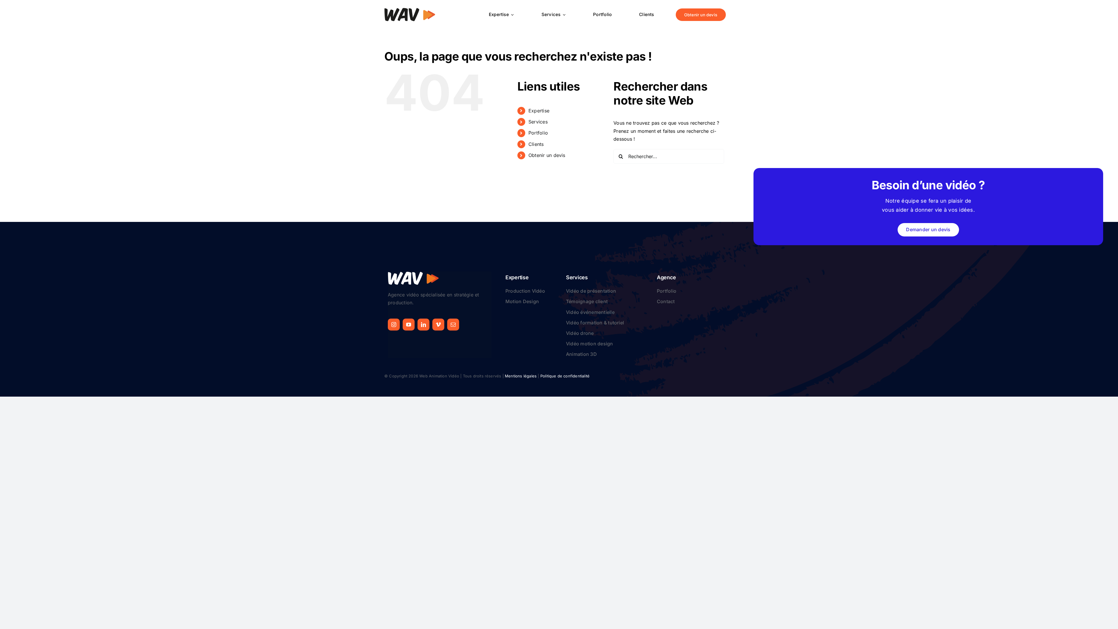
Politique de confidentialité (565, 376)
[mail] (453, 325)
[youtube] (409, 325)
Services (538, 122)
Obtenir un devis (546, 155)
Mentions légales (521, 376)
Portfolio (538, 133)
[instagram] (394, 325)
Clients (536, 144)
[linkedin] (423, 325)
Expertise (538, 111)
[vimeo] (438, 325)
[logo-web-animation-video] (409, 10)
